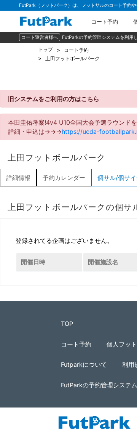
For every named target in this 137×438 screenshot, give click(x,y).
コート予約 (104, 21)
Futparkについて (84, 364)
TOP (67, 323)
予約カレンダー (64, 177)
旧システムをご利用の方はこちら (53, 99)
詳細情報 (18, 177)
